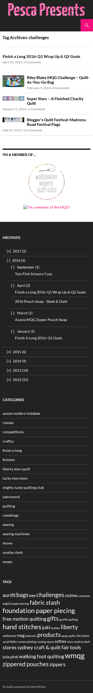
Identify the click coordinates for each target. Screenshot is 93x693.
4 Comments (60, 88)
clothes (71, 595)
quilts (71, 635)
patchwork (11, 497)
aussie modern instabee (21, 413)
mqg (21, 635)
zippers (57, 664)
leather (55, 628)
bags (22, 594)
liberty (69, 626)
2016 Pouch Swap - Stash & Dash (41, 301)
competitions (13, 432)
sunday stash (13, 552)
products (49, 634)
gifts (53, 618)
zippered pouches (26, 664)
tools (75, 647)
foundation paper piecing (39, 610)
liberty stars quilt (16, 469)
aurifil (9, 595)
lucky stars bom (15, 478)
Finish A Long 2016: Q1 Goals (38, 338)
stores (10, 647)
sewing (8, 524)
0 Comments (32, 62)
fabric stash (45, 602)
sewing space (45, 641)
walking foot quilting (41, 656)
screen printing (27, 641)
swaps (7, 561)
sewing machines (16, 534)
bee (32, 595)
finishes (9, 459)
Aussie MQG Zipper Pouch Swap (41, 319)
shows (8, 543)
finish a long (12, 450)
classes (8, 422)
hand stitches (22, 626)
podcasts (30, 635)
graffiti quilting (68, 619)
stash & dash (82, 641)
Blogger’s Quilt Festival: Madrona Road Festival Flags (56, 122)
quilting (9, 506)
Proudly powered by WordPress (24, 687)
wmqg (75, 655)
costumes (84, 595)
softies (60, 641)
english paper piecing (16, 603)
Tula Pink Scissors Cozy (33, 274)
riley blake (82, 635)
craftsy (8, 441)
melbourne (9, 635)
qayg (64, 635)
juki (46, 627)
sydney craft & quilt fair (43, 647)
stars (70, 641)
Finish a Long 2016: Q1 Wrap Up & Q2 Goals (41, 56)
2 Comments (36, 109)
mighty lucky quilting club (23, 487)
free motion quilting (24, 619)
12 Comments (32, 130)
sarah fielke (10, 641)
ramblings (11, 515)
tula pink (10, 656)
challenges (50, 594)
